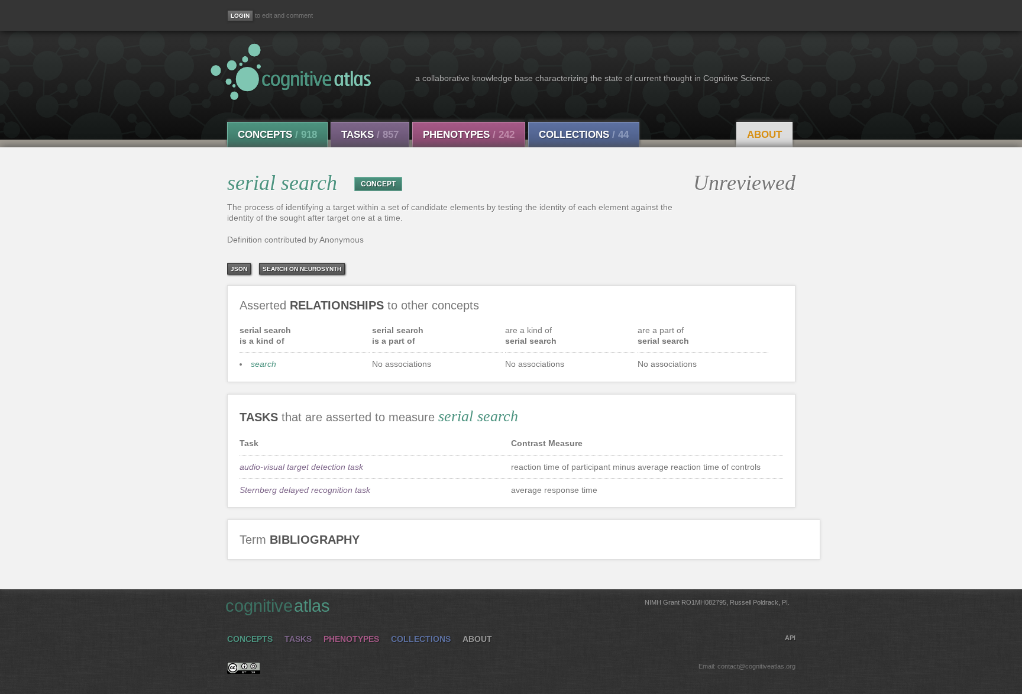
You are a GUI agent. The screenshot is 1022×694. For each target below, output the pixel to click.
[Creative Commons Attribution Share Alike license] (243, 671)
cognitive (507, 605)
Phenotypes (469, 134)
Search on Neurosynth (302, 269)
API (790, 637)
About (764, 134)
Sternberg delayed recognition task (305, 490)
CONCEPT (378, 184)
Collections (584, 134)
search (263, 364)
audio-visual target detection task (301, 467)
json (239, 269)
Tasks (370, 134)
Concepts (277, 134)
